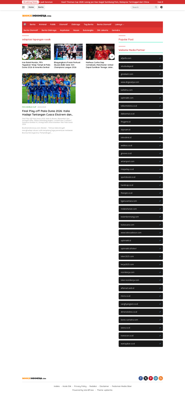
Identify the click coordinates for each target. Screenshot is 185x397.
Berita (40, 7)
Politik (53, 24)
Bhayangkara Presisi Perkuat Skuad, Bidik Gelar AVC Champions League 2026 (67, 65)
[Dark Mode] (161, 7)
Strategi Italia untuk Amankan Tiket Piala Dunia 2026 (47, 123)
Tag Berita (88, 24)
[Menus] (24, 7)
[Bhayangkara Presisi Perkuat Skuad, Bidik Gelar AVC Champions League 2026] (68, 52)
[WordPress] (156, 378)
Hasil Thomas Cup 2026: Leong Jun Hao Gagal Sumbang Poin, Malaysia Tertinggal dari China (95, 2)
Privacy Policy (80, 386)
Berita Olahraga (49, 30)
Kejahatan (64, 30)
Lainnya (118, 24)
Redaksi (93, 386)
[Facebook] (141, 378)
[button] (156, 7)
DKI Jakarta (102, 30)
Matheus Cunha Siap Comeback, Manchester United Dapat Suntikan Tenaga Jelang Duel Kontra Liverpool (100, 65)
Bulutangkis (88, 30)
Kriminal (42, 24)
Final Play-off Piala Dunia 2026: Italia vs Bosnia (39, 118)
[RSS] (161, 378)
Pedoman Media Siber (122, 386)
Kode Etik (67, 386)
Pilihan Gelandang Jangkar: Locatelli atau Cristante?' (53, 120)
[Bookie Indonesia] (37, 15)
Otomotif (63, 24)
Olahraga (75, 24)
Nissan (76, 30)
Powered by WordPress (83, 390)
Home (31, 7)
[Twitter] (146, 378)
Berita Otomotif (104, 24)
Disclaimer (104, 386)
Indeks (57, 386)
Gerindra (116, 30)
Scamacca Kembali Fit (30, 122)
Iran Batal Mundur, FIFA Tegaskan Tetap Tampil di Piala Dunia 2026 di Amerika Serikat (36, 65)
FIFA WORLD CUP (29, 107)
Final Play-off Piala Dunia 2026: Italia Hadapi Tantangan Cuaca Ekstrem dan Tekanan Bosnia (46, 114)
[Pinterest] (151, 378)
